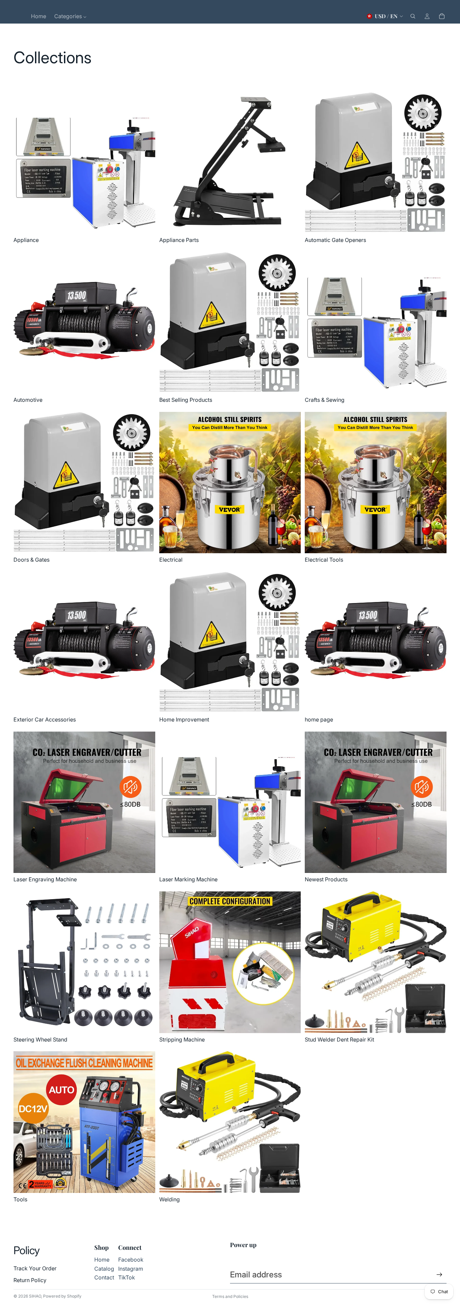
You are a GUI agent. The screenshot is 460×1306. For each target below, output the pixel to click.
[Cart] (441, 16)
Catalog (104, 1268)
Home (101, 1259)
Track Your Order (35, 1268)
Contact (104, 1277)
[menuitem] (38, 16)
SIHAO (35, 1296)
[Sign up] (439, 1275)
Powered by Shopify (62, 1296)
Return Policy (29, 1280)
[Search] (412, 16)
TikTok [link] (126, 1277)
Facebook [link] (130, 1259)
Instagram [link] (130, 1268)
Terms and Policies (230, 1296)
